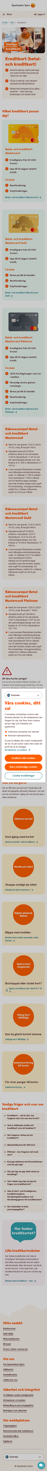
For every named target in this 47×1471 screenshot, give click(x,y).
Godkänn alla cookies (23, 758)
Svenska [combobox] (15, 695)
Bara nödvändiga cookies (23, 767)
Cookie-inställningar (24, 775)
